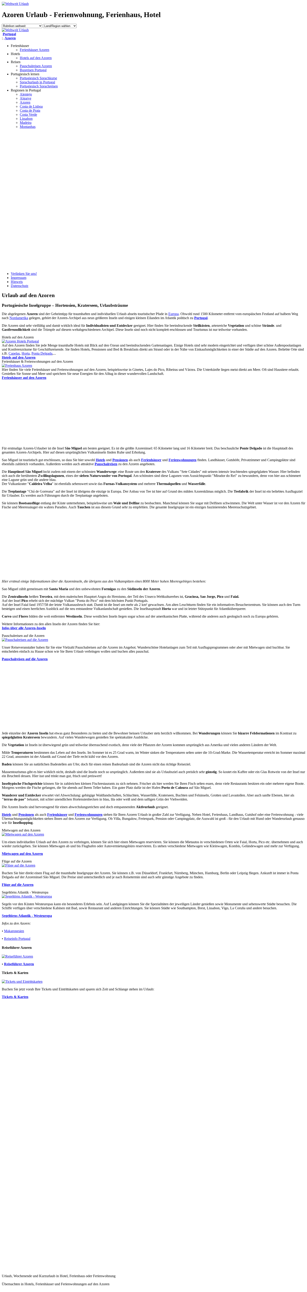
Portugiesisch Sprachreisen (39, 86)
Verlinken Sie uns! (24, 274)
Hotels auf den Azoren (36, 58)
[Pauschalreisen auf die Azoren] (25, 640)
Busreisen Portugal (33, 70)
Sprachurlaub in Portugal (37, 82)
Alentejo (26, 94)
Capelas (14, 353)
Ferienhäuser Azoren (34, 50)
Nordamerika (18, 318)
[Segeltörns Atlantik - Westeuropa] (27, 896)
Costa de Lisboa (31, 106)
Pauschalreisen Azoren (36, 66)
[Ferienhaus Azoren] (17, 365)
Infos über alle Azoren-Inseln (24, 628)
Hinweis (17, 282)
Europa (173, 314)
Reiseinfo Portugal (17, 939)
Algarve (25, 98)
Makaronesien (14, 931)
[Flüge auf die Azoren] (18, 865)
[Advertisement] (20, 199)
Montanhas (28, 127)
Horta (26, 353)
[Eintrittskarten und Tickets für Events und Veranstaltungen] (22, 981)
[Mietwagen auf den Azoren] (23, 834)
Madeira (25, 123)
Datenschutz (19, 286)
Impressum (18, 278)
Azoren (25, 102)
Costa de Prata (30, 110)
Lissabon (26, 118)
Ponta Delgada (41, 353)
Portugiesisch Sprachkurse (38, 78)
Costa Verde (28, 114)
